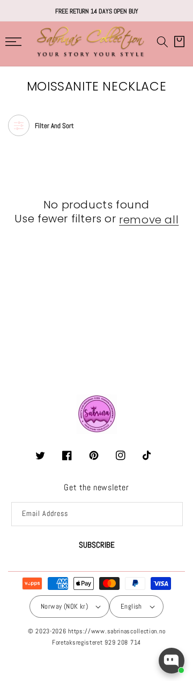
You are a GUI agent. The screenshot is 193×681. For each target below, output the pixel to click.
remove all (149, 220)
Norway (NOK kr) (64, 606)
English (131, 606)
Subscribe (97, 545)
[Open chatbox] (171, 660)
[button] (162, 42)
